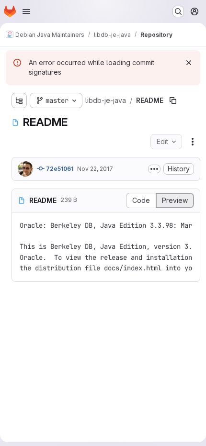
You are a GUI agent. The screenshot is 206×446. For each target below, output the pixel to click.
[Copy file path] (173, 100)
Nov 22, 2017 (95, 168)
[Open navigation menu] (26, 11)
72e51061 (59, 168)
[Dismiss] (189, 62)
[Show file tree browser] (19, 100)
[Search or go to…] (178, 11)
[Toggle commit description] (154, 169)
